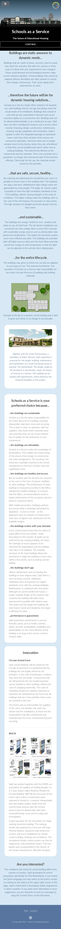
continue (30, 44)
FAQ (26, 911)
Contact (33, 911)
